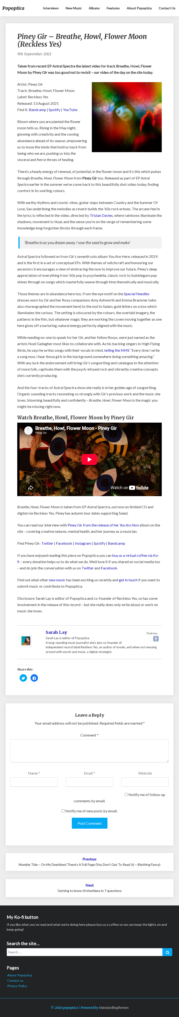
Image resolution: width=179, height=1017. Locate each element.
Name (34, 773)
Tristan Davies (101, 215)
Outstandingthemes (114, 1008)
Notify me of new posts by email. (91, 811)
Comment (89, 735)
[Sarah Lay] (26, 638)
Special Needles (136, 293)
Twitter (47, 543)
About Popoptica (139, 8)
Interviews (51, 8)
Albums (94, 8)
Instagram (83, 543)
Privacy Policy (17, 986)
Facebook (64, 543)
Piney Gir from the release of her (103, 525)
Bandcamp (37, 109)
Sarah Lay (56, 632)
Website (145, 773)
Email (89, 773)
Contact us (167, 8)
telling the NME (117, 350)
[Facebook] (156, 639)
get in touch (128, 580)
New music (74, 8)
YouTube (70, 109)
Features (113, 8)
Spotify (54, 109)
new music (57, 580)
